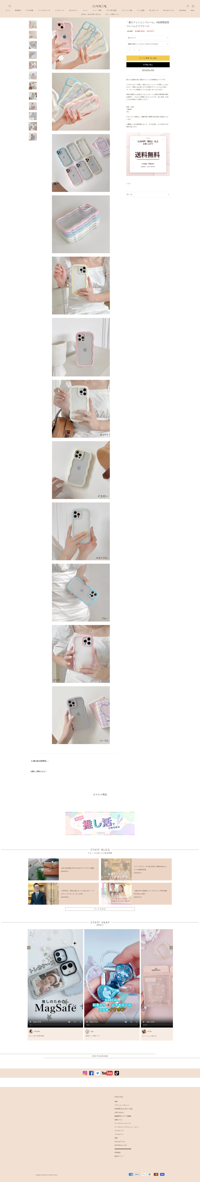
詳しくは (129, 194)
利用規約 (118, 1152)
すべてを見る (100, 909)
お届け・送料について (38, 771)
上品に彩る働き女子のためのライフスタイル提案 (77, 868)
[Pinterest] (138, 183)
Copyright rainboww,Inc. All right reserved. (47, 1175)
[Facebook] (132, 183)
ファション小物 (127, 10)
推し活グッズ (153, 10)
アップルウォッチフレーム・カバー (127, 1127)
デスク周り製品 (111, 10)
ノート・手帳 (96, 10)
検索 (116, 1101)
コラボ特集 (29, 10)
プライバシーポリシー (122, 1105)
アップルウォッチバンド (123, 1123)
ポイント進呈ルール (112, 14)
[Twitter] (135, 183)
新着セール (118, 1120)
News (192, 10)
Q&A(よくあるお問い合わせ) (90, 14)
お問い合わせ (119, 1112)
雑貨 (116, 1138)
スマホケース (59, 10)
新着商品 (18, 10)
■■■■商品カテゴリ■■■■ (123, 1116)
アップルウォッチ (44, 10)
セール (85, 10)
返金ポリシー (119, 1156)
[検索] (10, 6)
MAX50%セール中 (121, 1145)
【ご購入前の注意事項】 (39, 761)
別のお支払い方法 (148, 70)
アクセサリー (119, 1134)
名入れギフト (73, 10)
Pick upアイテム (168, 10)
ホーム (8, 10)
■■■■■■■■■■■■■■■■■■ (123, 1149)
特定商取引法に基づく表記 (124, 1109)
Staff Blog (182, 10)
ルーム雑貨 (140, 10)
